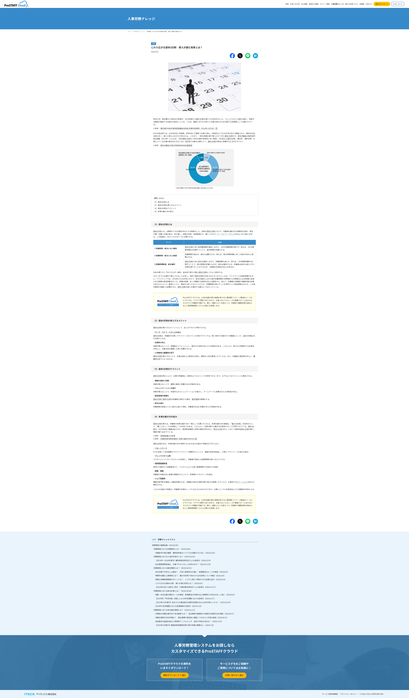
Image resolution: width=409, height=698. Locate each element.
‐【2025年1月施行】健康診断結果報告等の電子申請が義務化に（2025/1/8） (184, 625)
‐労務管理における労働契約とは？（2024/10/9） (172, 549)
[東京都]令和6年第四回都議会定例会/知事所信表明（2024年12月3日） (187, 128)
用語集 (361, 4)
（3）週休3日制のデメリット (164, 208)
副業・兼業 (159, 471)
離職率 (166, 352)
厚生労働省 (242, 136)
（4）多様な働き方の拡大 (163, 211)
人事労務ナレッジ (337, 4)
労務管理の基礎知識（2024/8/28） (165, 545)
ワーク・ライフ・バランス (224, 234)
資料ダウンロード (381, 4)
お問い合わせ (398, 4)
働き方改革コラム (351, 4)
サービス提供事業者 (330, 694)
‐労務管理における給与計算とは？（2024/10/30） (172, 591)
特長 (287, 4)
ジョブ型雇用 (160, 478)
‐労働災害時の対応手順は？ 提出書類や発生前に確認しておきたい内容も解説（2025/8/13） (191, 617)
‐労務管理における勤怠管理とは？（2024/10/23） (172, 568)
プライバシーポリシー (348, 694)
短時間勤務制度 (161, 463)
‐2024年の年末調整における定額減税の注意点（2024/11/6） (178, 606)
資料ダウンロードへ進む (174, 675)
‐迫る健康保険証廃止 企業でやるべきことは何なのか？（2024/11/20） (183, 564)
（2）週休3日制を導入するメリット (167, 205)
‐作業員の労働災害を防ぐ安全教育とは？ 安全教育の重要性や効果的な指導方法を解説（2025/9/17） (194, 613)
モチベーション (241, 482)
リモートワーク (161, 448)
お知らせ (369, 4)
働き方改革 (236, 423)
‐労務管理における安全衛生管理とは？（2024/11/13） (174, 610)
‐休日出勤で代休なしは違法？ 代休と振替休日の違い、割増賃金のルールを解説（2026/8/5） (191, 572)
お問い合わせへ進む (234, 675)
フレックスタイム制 (232, 119)
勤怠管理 (158, 395)
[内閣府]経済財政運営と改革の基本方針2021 (177, 438)
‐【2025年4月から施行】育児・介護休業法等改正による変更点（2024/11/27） (185, 587)
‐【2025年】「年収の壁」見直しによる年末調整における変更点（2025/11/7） (185, 598)
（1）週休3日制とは (161, 202)
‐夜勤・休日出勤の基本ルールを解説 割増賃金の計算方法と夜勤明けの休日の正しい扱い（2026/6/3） (195, 594)
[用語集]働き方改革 (167, 435)
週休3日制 (200, 119)
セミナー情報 (325, 4)
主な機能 (304, 4)
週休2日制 (187, 138)
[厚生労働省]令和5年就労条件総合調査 (175, 145)
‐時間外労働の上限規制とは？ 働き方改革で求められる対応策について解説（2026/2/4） (190, 575)
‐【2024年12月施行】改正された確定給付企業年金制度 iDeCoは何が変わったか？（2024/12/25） (193, 602)
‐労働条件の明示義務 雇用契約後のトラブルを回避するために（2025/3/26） (185, 552)
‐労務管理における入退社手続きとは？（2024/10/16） (174, 556)
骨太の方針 (218, 429)
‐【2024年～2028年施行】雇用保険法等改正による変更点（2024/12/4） (183, 560)
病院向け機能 (314, 4)
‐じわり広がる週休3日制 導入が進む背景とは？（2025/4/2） (179, 583)
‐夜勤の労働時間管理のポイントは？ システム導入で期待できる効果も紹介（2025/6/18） (190, 579)
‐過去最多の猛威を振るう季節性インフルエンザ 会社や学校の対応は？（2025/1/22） (188, 621)
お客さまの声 (295, 4)
